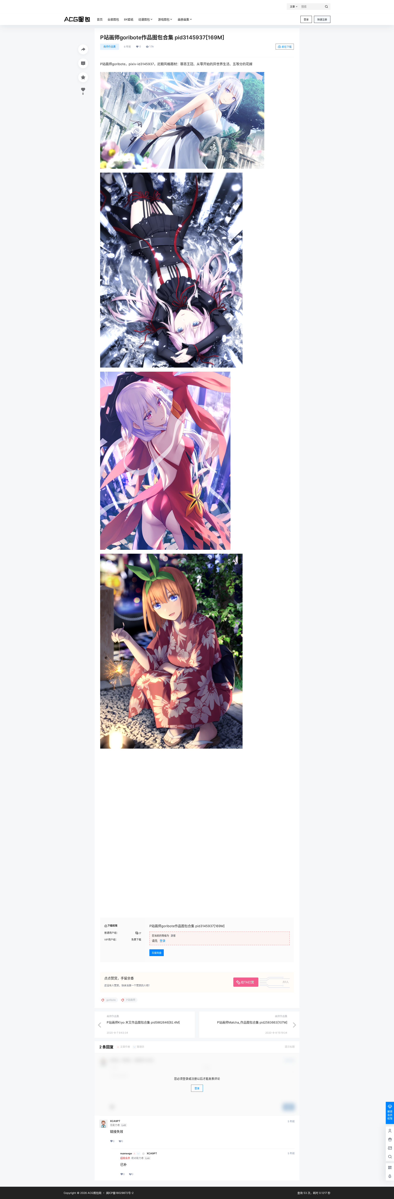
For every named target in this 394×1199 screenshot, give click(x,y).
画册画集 (183, 19)
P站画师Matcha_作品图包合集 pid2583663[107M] (252, 1082)
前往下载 (287, 46)
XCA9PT (115, 1180)
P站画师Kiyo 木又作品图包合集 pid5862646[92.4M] (143, 1082)
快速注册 (322, 19)
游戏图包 (164, 19)
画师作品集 (109, 46)
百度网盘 (156, 1012)
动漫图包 (144, 19)
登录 (306, 19)
